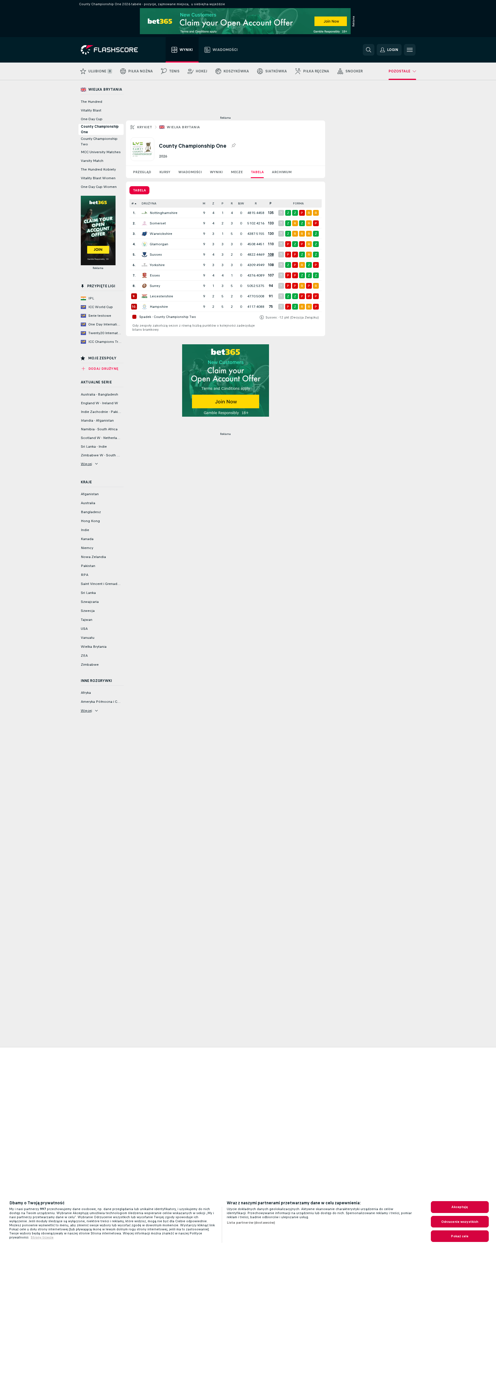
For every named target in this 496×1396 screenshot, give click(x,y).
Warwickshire (161, 233)
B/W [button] (241, 203)
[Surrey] (144, 286)
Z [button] (213, 203)
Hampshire (159, 306)
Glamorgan (159, 244)
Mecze (237, 172)
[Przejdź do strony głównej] (113, 49)
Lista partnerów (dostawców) (251, 1223)
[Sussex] (144, 254)
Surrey (155, 285)
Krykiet (144, 127)
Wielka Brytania (183, 127)
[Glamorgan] (144, 244)
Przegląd (142, 172)
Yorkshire (157, 265)
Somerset (158, 223)
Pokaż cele (459, 1236)
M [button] (204, 203)
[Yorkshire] (144, 265)
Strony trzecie (42, 1237)
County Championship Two (99, 141)
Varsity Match (92, 160)
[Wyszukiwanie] (368, 50)
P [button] (223, 203)
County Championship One (100, 129)
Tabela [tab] (139, 190)
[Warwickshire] (144, 234)
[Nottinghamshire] (144, 213)
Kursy (164, 172)
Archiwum (282, 172)
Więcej (86, 464)
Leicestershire (161, 296)
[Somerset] (144, 223)
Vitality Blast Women (98, 178)
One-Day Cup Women (99, 186)
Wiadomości (190, 172)
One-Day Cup (92, 119)
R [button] (232, 203)
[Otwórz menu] (410, 50)
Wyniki (216, 172)
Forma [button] (298, 203)
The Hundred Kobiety (98, 169)
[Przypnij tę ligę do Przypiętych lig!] (233, 145)
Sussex (156, 254)
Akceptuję (459, 1207)
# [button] (132, 203)
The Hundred (91, 101)
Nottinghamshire (163, 213)
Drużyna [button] (149, 203)
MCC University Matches (101, 152)
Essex (155, 275)
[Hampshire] (144, 307)
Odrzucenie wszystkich (460, 1222)
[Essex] (144, 275)
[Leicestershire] (144, 296)
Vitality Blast (91, 110)
